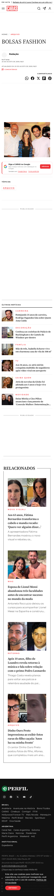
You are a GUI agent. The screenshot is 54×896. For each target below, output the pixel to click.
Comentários (10, 69)
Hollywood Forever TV (13, 814)
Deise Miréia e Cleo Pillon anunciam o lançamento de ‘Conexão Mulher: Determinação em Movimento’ (32, 401)
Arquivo (15, 34)
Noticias (20, 833)
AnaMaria (6, 808)
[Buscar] (38, 8)
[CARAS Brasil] (12, 8)
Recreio (29, 818)
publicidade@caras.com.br (14, 866)
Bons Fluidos (43, 808)
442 (33, 836)
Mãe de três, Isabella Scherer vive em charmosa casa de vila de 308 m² (33, 350)
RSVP (4, 821)
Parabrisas (31, 833)
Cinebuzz (15, 811)
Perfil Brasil (17, 818)
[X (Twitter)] (17, 797)
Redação (14, 54)
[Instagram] (4, 797)
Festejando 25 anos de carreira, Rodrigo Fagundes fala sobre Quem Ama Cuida (33, 317)
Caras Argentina (22, 830)
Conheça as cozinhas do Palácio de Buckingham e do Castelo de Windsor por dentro (33, 334)
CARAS (5, 811)
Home (4, 34)
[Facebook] (11, 797)
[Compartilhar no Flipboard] (44, 78)
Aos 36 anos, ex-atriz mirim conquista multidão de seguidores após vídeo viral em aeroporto (33, 367)
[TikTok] (30, 797)
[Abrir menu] (3, 8)
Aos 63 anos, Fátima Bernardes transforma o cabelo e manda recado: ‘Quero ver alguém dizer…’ (24, 521)
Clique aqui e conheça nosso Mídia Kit (19, 869)
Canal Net (7, 830)
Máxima (6, 818)
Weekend (24, 836)
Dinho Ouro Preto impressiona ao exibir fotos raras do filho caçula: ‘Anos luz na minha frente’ (25, 737)
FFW (35, 811)
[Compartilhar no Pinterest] (49, 78)
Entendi (13, 888)
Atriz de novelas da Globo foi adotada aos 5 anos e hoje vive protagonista (31, 384)
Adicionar (45, 166)
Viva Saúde (14, 821)
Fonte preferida (33, 171)
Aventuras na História (24, 808)
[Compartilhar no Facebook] (32, 78)
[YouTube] (24, 797)
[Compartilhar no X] (38, 78)
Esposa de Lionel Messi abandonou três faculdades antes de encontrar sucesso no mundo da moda (25, 593)
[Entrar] (49, 8)
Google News (22, 171)
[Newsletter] (44, 8)
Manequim (45, 814)
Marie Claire (8, 833)
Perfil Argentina (10, 836)
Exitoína (36, 830)
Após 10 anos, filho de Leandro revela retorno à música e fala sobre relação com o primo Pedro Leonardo (27, 665)
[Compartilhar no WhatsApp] (26, 78)
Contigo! (26, 811)
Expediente (7, 845)
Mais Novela (32, 814)
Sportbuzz (40, 818)
